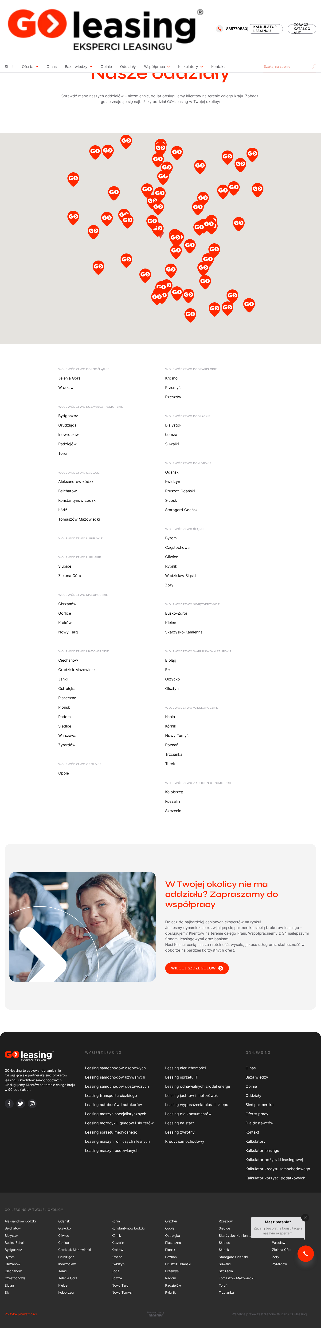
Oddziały (128, 66)
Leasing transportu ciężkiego (111, 1095)
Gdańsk (172, 472)
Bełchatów (67, 491)
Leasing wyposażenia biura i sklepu (196, 1104)
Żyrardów (66, 745)
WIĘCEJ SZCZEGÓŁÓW (193, 968)
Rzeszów (173, 397)
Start (9, 66)
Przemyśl (173, 387)
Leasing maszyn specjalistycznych (115, 1113)
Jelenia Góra (69, 378)
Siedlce (64, 726)
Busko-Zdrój (176, 613)
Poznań (171, 745)
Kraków (65, 622)
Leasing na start (179, 1123)
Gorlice (64, 613)
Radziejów (67, 444)
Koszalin (172, 801)
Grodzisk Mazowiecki (77, 669)
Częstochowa (177, 547)
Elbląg (170, 660)
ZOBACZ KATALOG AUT (302, 29)
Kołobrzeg (174, 792)
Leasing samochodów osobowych (115, 1068)
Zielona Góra (69, 575)
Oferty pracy (257, 1113)
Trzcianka (173, 754)
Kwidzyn (172, 481)
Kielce (170, 622)
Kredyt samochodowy (184, 1141)
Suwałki (172, 444)
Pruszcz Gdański (180, 491)
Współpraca (154, 66)
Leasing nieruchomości (185, 1068)
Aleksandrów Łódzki (76, 481)
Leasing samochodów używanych (115, 1077)
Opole (63, 773)
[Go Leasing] (105, 29)
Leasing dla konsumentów (188, 1113)
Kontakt (218, 66)
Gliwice (171, 556)
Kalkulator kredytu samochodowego (278, 1168)
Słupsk (171, 500)
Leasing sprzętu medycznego (111, 1132)
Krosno (171, 378)
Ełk (168, 669)
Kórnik (170, 726)
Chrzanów (67, 603)
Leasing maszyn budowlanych (111, 1150)
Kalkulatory (188, 66)
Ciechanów (68, 660)
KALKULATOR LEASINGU (265, 29)
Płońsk (64, 707)
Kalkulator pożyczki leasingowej (274, 1159)
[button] (73, 180)
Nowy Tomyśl (177, 735)
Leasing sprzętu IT (181, 1077)
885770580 (236, 28)
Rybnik (171, 566)
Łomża (171, 434)
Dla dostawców (259, 1123)
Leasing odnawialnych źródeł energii (197, 1086)
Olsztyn (172, 688)
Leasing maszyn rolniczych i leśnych (117, 1141)
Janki (63, 679)
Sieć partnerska (260, 1104)
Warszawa (67, 735)
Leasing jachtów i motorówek (191, 1095)
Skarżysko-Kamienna (184, 632)
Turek (170, 763)
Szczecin (173, 810)
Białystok (173, 425)
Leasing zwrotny (180, 1132)
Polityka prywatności (21, 1314)
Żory (169, 585)
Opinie (106, 66)
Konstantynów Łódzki (77, 500)
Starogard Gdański (182, 509)
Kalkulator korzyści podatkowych (275, 1178)
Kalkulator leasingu (262, 1150)
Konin (170, 716)
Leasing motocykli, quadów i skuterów (119, 1123)
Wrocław (66, 387)
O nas (52, 66)
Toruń (63, 453)
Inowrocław (68, 434)
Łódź (62, 509)
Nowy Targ (68, 632)
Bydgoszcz (68, 415)
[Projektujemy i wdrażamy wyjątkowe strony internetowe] (156, 1313)
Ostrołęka (66, 688)
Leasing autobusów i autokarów (113, 1104)
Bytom (171, 538)
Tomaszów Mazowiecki (79, 519)
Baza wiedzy (76, 66)
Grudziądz (67, 425)
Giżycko (172, 679)
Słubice (64, 566)
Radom (64, 716)
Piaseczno (67, 698)
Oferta (27, 66)
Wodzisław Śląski (180, 575)
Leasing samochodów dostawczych (117, 1086)
